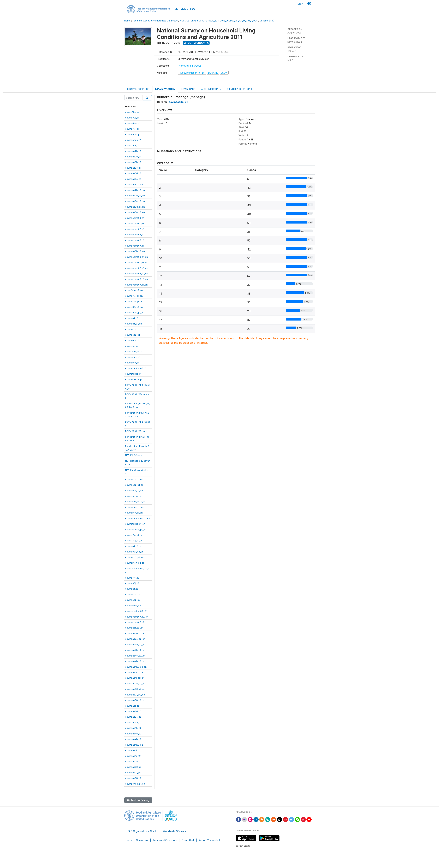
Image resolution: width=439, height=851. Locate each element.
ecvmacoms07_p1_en (136, 284)
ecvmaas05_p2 (133, 761)
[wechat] (297, 819)
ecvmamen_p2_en (135, 562)
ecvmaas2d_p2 (133, 711)
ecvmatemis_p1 (133, 373)
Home (127, 20)
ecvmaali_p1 (131, 318)
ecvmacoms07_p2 (134, 622)
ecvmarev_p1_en (134, 512)
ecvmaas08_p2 (133, 778)
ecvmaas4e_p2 (133, 733)
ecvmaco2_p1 (132, 334)
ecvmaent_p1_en (134, 490)
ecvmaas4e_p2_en (135, 655)
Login (300, 4)
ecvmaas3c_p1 (133, 167)
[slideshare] (267, 819)
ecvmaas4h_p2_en (135, 661)
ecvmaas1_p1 (132, 145)
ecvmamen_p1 (132, 357)
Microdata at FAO (184, 9)
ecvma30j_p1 (132, 117)
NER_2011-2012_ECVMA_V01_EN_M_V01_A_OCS (233, 20)
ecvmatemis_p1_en (135, 523)
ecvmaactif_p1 (132, 134)
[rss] (261, 819)
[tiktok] (279, 819)
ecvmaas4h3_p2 (134, 744)
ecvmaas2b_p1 (133, 151)
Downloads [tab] (188, 89)
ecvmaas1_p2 (132, 705)
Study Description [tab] (138, 89)
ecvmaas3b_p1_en (135, 251)
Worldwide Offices (173, 831)
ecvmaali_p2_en (133, 546)
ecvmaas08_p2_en (135, 700)
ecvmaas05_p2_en (135, 683)
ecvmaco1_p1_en (134, 479)
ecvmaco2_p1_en (134, 484)
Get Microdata (198, 42)
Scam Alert (188, 840)
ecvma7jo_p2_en (134, 535)
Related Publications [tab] (239, 89)
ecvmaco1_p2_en (134, 551)
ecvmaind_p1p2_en (135, 501)
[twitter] (291, 819)
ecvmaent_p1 (132, 340)
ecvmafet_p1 (132, 346)
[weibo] (303, 819)
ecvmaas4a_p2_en (135, 644)
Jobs (129, 840)
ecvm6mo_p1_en (134, 290)
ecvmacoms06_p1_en (136, 279)
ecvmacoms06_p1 (134, 240)
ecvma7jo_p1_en (134, 295)
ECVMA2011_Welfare (136, 431)
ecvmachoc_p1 (133, 140)
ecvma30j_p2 (132, 583)
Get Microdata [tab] (212, 89)
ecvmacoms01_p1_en (136, 262)
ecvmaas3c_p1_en (135, 201)
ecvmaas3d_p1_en (135, 206)
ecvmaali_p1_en (133, 323)
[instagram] (250, 819)
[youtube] (309, 819)
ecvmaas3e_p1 (133, 179)
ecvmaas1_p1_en (134, 184)
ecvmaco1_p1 (132, 329)
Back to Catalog (139, 800)
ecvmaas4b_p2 (133, 728)
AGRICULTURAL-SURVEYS (193, 20)
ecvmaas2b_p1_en (135, 190)
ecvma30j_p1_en (134, 307)
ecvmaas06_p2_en (135, 689)
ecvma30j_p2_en (134, 540)
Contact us (142, 840)
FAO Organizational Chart (142, 831)
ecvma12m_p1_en (134, 301)
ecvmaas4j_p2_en (134, 677)
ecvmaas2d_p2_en (135, 633)
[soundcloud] (273, 819)
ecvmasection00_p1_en (137, 518)
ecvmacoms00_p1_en (136, 256)
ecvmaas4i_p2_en (134, 672)
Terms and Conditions (165, 840)
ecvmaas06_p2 (133, 767)
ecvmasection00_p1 (135, 368)
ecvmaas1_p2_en (134, 627)
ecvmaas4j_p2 (133, 756)
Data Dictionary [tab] (165, 89)
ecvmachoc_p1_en (135, 783)
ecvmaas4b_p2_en (135, 650)
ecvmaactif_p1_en (134, 312)
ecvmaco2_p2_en (134, 557)
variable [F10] (267, 20)
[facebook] (238, 819)
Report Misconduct (209, 840)
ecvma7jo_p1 (132, 128)
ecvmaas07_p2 (133, 772)
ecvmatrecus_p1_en (135, 529)
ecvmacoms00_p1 (134, 217)
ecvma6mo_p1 (132, 123)
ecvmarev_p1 (132, 362)
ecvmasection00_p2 (136, 611)
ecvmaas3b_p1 (133, 162)
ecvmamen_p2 (133, 605)
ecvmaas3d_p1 (133, 173)
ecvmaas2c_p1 (133, 156)
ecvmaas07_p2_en (135, 694)
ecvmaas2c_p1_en (135, 195)
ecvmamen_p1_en (134, 507)
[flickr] (244, 819)
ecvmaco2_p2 (132, 599)
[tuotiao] (285, 819)
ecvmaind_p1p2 (133, 351)
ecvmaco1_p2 (132, 594)
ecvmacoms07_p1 (134, 245)
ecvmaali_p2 (132, 588)
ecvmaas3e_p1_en (135, 212)
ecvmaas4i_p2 (133, 750)
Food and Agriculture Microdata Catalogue (155, 20)
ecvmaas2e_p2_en (135, 638)
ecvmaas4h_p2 (133, 739)
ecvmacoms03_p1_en (136, 273)
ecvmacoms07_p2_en (136, 616)
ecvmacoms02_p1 (134, 229)
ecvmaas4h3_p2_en (136, 666)
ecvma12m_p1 (132, 112)
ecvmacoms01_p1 (134, 223)
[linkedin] (256, 819)
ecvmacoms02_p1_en (136, 268)
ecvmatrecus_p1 (134, 379)
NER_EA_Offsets (133, 455)
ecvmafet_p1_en (133, 496)
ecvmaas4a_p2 (133, 722)
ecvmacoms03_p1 (134, 234)
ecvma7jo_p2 (132, 577)
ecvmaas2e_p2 (133, 716)
